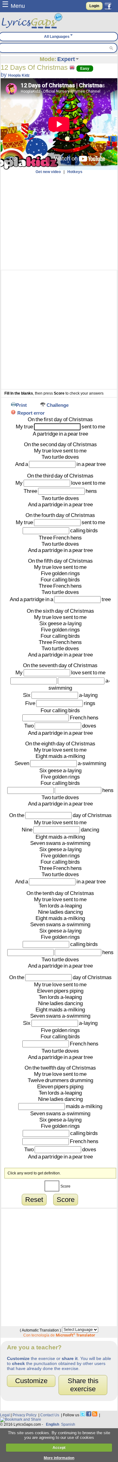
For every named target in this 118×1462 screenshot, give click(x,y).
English (52, 1424)
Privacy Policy (25, 1415)
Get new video (48, 172)
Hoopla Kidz (19, 75)
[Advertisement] (59, 222)
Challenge (58, 405)
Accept (59, 1447)
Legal (5, 1415)
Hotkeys (74, 172)
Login (94, 6)
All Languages (57, 36)
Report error (31, 413)
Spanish (68, 1424)
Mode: (48, 59)
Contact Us (49, 1415)
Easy (84, 68)
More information (59, 1458)
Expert (66, 59)
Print (21, 405)
